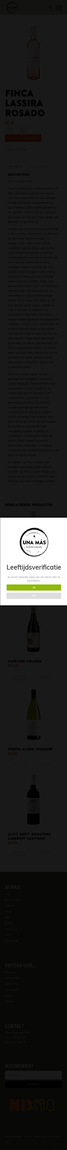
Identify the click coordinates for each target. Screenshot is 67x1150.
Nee (34, 595)
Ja (34, 587)
